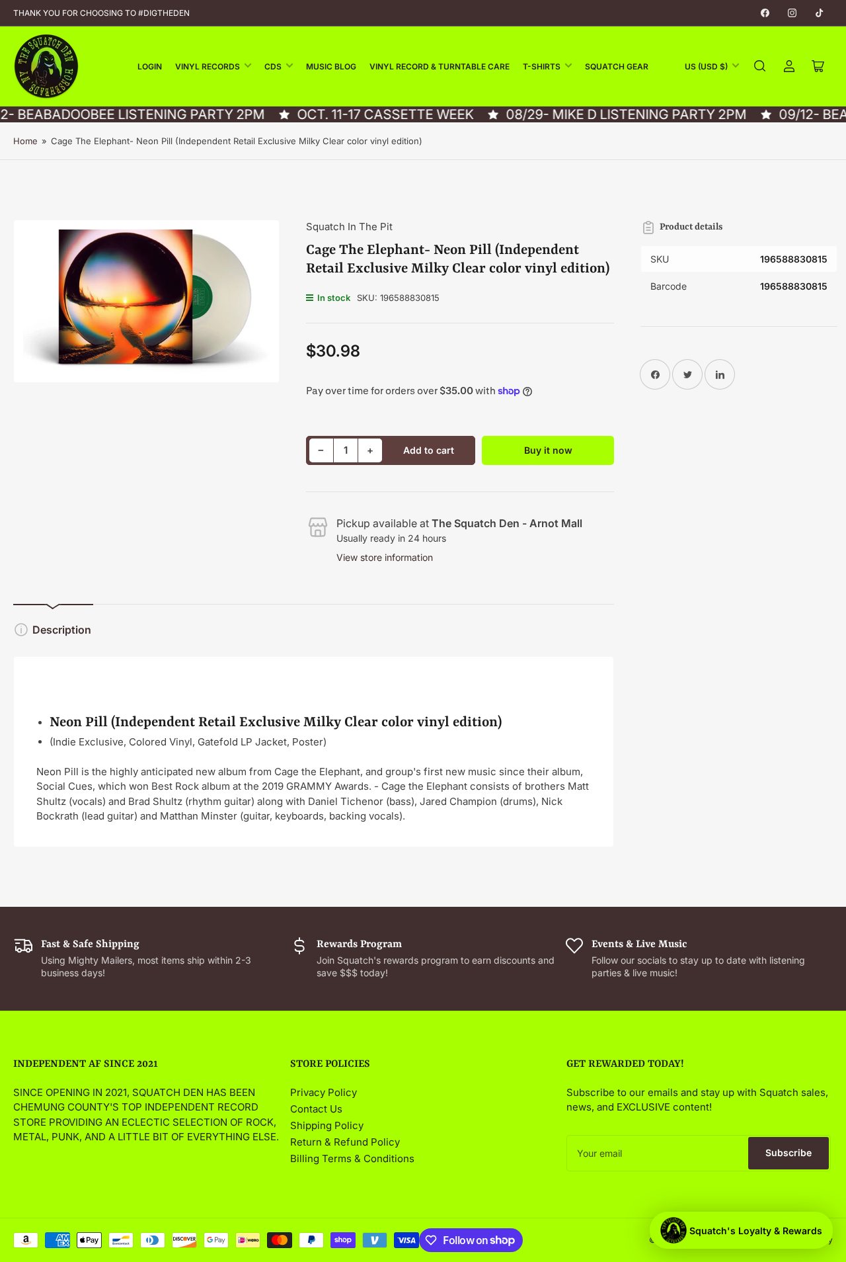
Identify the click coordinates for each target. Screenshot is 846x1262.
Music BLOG (331, 66)
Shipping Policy (327, 1125)
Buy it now (548, 450)
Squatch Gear (616, 66)
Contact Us (316, 1109)
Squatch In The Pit (349, 226)
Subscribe (788, 1152)
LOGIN (149, 66)
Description (61, 629)
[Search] (760, 66)
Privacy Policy (323, 1092)
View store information (384, 557)
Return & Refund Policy (345, 1142)
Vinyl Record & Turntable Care (439, 66)
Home (25, 141)
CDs (273, 66)
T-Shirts (541, 66)
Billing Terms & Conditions (352, 1158)
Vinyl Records (207, 66)
